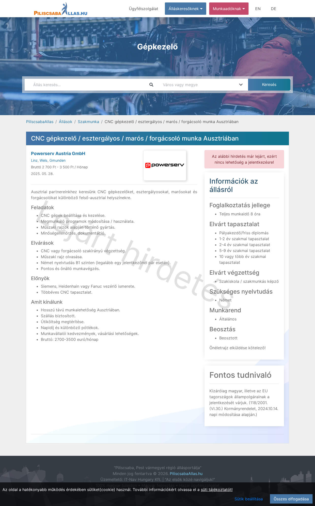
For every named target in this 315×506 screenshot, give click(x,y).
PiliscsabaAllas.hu (186, 473)
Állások (65, 121)
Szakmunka (88, 121)
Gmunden (57, 160)
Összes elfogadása (291, 498)
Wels (43, 160)
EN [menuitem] (258, 8)
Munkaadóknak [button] (227, 8)
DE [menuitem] (273, 8)
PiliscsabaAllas (39, 121)
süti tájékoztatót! (217, 489)
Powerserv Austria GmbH (58, 153)
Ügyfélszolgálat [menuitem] (143, 8)
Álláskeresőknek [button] (184, 8)
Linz (34, 160)
